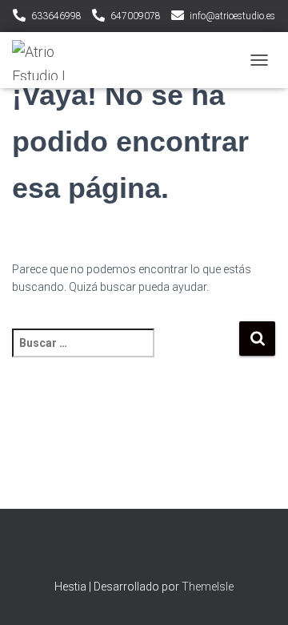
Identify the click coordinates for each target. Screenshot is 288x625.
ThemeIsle (208, 586)
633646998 (56, 16)
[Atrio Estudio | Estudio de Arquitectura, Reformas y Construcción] (51, 60)
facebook (144, 551)
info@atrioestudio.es (232, 16)
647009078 (135, 16)
